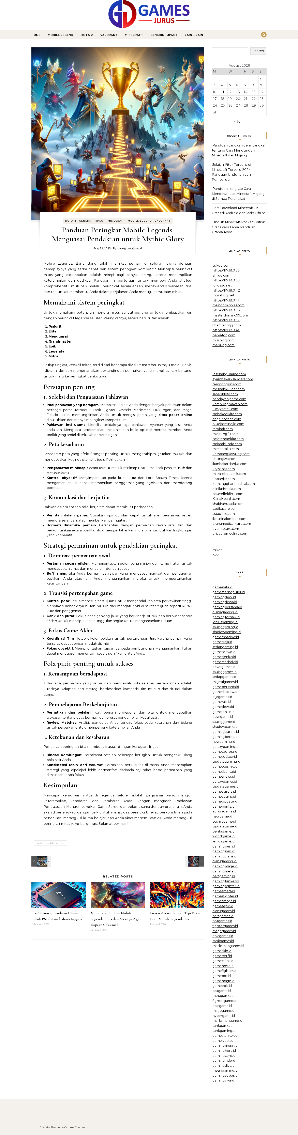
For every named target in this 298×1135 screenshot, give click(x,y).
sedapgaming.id (225, 647)
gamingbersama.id (227, 607)
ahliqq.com (221, 275)
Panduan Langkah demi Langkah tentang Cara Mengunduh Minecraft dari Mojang (239, 150)
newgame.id (222, 816)
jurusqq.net (222, 285)
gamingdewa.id (224, 602)
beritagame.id (223, 831)
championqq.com (226, 325)
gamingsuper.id (225, 1075)
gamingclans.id (224, 856)
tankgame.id (222, 1026)
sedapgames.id (224, 677)
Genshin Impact (164, 34)
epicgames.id (222, 936)
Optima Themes (74, 1127)
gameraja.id (221, 702)
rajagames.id (222, 697)
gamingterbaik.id (226, 617)
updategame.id (224, 826)
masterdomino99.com (230, 315)
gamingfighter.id (226, 886)
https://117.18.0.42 (226, 290)
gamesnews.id (223, 776)
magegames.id (224, 931)
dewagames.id (224, 667)
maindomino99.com (228, 305)
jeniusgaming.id (225, 622)
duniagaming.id (225, 612)
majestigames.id (225, 682)
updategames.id (225, 786)
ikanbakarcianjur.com (229, 464)
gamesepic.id (222, 906)
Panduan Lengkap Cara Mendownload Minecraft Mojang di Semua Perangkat (238, 194)
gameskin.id (222, 951)
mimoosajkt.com (225, 449)
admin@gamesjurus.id (129, 248)
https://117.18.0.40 (226, 330)
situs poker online (175, 415)
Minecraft (134, 34)
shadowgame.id (225, 727)
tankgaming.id (224, 1031)
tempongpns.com (226, 384)
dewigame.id (222, 717)
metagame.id (223, 996)
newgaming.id (223, 742)
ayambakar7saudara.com (232, 379)
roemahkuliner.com (228, 389)
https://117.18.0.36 (225, 270)
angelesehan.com (226, 419)
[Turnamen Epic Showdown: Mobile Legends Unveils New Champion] (195, 861)
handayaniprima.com (229, 399)
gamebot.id (221, 976)
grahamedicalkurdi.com (231, 524)
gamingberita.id (225, 737)
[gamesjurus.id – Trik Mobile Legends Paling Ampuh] (149, 15)
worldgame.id (223, 836)
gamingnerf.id (223, 846)
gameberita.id (223, 806)
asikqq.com (221, 265)
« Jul (238, 121)
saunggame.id (223, 722)
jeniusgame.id (223, 841)
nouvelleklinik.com (227, 494)
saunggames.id (224, 672)
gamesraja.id (222, 642)
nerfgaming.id (223, 876)
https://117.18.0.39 (226, 280)
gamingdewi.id (224, 597)
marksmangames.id (228, 946)
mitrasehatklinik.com (229, 474)
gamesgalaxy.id (224, 757)
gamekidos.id (223, 1041)
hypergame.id (223, 1016)
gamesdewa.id (224, 652)
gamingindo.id (223, 1060)
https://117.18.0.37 (226, 320)
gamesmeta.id (223, 891)
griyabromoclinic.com (229, 533)
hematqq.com (223, 335)
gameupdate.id (224, 801)
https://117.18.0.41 (225, 300)
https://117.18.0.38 (226, 310)
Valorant (109, 34)
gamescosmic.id (225, 766)
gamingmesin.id (225, 1045)
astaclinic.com (223, 514)
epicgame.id (222, 1006)
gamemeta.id (223, 966)
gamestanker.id (225, 1036)
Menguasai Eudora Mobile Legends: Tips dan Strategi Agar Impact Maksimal (116, 919)
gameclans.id (223, 961)
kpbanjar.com (223, 479)
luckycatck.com (225, 409)
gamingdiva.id (223, 1066)
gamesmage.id (224, 901)
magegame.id (223, 1011)
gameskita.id (222, 587)
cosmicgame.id (224, 821)
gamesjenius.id (224, 657)
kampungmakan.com (230, 404)
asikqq (217, 550)
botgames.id (222, 921)
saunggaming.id (225, 627)
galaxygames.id (224, 781)
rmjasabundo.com (227, 444)
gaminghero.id (224, 1051)
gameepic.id (222, 986)
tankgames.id (223, 941)
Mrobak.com (222, 429)
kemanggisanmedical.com (233, 484)
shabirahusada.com (227, 504)
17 (215, 99)
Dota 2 (87, 34)
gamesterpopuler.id (228, 592)
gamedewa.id (223, 707)
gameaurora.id (224, 791)
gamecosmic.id (224, 796)
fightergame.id (224, 1001)
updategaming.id (226, 761)
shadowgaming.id (226, 632)
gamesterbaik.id (225, 662)
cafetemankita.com (228, 439)
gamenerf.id (222, 956)
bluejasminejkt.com (228, 424)
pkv (215, 555)
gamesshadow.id (225, 637)
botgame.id (221, 991)
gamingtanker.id (225, 881)
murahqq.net (223, 295)
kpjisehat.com (223, 469)
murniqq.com (223, 340)
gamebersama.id (225, 687)
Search (258, 51)
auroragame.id (224, 811)
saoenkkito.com (225, 394)
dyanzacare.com (225, 529)
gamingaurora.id (225, 732)
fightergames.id (225, 926)
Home (36, 34)
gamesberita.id (224, 772)
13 (238, 92)
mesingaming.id (225, 1070)
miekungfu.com (225, 434)
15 (253, 92)
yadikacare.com (225, 509)
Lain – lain (194, 34)
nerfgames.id (223, 916)
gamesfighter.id (225, 896)
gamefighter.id (224, 971)
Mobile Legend (60, 34)
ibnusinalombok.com (229, 519)
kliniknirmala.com (226, 489)
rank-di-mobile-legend (50, 842)
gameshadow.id (225, 692)
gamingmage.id (225, 866)
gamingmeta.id (224, 871)
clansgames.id (223, 911)
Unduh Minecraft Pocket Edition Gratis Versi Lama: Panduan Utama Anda (238, 227)
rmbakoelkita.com (227, 414)
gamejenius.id (223, 712)
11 (223, 92)
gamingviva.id (223, 1080)
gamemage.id (223, 981)
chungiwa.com (224, 459)
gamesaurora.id (224, 751)
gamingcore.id (224, 1056)
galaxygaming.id (225, 747)
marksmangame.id (227, 1021)
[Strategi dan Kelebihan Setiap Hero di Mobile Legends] (40, 861)
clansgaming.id (224, 861)
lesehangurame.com (229, 374)
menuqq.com (223, 345)
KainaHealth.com (226, 499)
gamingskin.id (223, 851)
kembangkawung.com (231, 454)
